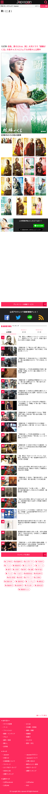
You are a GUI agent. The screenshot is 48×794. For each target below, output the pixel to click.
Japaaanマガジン (32, 755)
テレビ (10, 573)
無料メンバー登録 (32, 764)
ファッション (7, 730)
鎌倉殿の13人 (24, 589)
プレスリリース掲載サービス (23, 304)
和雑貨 (28, 734)
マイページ (7, 764)
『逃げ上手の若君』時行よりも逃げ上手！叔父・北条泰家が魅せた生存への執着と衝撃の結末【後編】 (32, 501)
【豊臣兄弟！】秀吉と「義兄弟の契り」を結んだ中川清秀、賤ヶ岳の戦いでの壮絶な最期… (32, 479)
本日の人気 (7, 771)
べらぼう (19, 573)
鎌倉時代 (10, 585)
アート (5, 727)
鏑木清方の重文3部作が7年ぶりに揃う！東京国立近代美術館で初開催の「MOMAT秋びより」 (32, 522)
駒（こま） (7, 11)
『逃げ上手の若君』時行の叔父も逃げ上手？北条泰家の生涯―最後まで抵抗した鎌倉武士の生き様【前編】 (32, 468)
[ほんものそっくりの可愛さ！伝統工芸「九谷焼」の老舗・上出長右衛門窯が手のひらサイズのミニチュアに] (9, 514)
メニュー (2, 2)
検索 (45, 2)
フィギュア (31, 581)
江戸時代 (9, 561)
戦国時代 (19, 561)
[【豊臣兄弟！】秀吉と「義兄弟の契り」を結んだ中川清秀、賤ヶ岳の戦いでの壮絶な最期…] (9, 482)
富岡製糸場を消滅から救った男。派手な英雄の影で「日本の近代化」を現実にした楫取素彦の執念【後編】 (32, 533)
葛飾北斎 (40, 585)
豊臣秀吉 (20, 581)
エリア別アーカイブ (9, 767)
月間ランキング (8, 774)
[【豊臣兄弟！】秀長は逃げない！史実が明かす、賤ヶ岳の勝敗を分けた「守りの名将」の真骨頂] (9, 362)
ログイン (37, 6)
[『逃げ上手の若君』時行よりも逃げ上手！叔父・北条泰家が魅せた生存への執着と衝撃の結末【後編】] (9, 503)
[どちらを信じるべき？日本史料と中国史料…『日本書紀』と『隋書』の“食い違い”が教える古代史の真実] (9, 406)
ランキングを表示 (23, 554)
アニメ (8, 565)
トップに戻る (42, 715)
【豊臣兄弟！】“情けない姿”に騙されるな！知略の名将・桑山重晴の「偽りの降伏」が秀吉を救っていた (32, 349)
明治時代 (39, 573)
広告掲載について (9, 761)
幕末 (24, 569)
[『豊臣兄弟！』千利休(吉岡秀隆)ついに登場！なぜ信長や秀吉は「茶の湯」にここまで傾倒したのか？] (9, 438)
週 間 (24, 331)
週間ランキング (31, 771)
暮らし (5, 743)
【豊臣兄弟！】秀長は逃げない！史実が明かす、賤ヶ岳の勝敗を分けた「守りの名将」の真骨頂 (32, 360)
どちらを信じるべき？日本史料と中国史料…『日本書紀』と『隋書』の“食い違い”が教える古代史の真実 (32, 403)
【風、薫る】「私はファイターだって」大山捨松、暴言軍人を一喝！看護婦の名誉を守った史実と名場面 (32, 457)
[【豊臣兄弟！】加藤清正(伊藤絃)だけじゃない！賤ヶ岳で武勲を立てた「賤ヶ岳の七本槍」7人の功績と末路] (9, 384)
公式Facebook (6, 317)
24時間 (8, 331)
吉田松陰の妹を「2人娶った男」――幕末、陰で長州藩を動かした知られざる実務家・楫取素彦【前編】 (32, 490)
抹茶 (20, 577)
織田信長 (29, 573)
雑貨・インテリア (9, 734)
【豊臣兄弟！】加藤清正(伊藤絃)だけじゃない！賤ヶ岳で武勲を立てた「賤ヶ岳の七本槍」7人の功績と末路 (32, 381)
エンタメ (29, 740)
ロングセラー (29, 565)
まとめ (28, 724)
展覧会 (41, 581)
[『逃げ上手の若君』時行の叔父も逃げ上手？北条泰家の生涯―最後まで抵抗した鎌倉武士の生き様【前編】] (9, 471)
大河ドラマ (29, 561)
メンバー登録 (44, 6)
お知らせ (6, 758)
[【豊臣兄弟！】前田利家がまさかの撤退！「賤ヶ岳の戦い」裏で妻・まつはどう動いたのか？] (9, 427)
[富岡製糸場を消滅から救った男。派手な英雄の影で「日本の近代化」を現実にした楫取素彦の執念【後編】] (9, 536)
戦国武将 (18, 565)
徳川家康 (12, 577)
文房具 (38, 577)
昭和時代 (20, 585)
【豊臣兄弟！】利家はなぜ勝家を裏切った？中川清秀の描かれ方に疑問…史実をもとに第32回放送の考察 (32, 392)
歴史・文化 (29, 743)
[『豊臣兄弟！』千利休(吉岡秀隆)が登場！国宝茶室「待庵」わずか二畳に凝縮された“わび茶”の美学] (9, 373)
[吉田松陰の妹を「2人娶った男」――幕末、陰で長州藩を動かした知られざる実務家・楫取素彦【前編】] (9, 492)
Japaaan (24, 2)
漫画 (31, 569)
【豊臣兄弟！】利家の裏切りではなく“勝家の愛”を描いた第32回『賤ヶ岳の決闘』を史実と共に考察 (32, 414)
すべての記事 (7, 724)
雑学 (9, 569)
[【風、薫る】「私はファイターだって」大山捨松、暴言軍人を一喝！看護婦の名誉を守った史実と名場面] (9, 460)
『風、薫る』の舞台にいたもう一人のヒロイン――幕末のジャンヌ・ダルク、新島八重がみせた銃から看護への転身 (32, 338)
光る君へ (30, 585)
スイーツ (40, 565)
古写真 (5, 746)
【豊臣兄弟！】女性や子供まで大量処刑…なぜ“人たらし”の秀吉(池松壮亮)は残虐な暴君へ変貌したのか (32, 446)
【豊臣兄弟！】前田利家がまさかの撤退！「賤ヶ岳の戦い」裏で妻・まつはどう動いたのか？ (32, 425)
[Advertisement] (16, 28)
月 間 (39, 331)
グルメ (5, 737)
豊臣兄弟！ (10, 581)
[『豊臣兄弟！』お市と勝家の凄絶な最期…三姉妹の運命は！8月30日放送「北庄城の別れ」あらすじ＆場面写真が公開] (9, 547)
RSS (41, 317)
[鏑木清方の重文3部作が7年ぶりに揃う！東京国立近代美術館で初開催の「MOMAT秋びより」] (9, 525)
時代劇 (39, 569)
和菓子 (28, 737)
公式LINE (29, 317)
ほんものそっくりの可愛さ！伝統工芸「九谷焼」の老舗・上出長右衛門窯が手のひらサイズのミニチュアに (32, 511)
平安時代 (40, 561)
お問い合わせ (30, 761)
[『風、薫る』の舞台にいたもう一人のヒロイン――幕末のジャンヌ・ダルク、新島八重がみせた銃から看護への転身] (9, 341)
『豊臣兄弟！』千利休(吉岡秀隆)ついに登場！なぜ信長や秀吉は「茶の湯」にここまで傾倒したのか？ (32, 436)
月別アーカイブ (31, 767)
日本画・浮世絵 (31, 727)
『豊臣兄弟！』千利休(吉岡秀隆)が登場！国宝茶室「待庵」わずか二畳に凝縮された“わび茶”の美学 (32, 371)
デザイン (29, 577)
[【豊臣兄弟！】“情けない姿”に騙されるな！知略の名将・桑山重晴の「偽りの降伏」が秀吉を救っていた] (9, 352)
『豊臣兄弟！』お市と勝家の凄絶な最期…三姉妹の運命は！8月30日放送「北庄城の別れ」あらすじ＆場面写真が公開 (32, 544)
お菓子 (17, 569)
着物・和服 (29, 730)
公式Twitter (18, 317)
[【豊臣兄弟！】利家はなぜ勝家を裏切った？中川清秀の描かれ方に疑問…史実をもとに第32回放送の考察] (9, 395)
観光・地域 (7, 740)
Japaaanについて (32, 758)
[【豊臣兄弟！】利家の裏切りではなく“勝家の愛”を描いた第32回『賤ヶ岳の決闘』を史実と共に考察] (9, 417)
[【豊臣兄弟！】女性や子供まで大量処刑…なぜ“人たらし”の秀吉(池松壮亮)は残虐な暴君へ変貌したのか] (9, 449)
